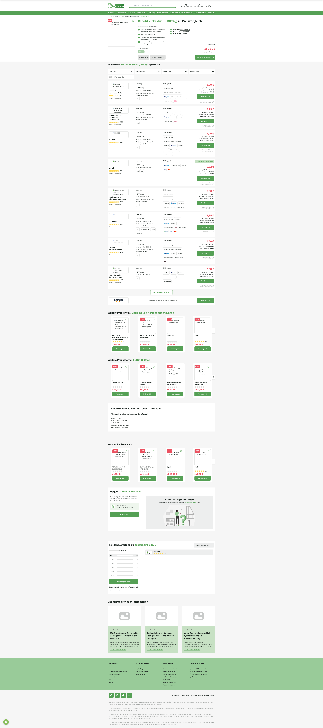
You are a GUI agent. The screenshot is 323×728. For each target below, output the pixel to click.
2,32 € (210, 166)
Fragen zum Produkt (157, 57)
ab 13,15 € (116, 474)
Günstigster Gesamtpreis (205, 161)
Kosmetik (165, 13)
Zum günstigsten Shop (204, 57)
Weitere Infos (143, 57)
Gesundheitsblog (200, 13)
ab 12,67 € (117, 344)
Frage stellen (124, 514)
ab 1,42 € (171, 390)
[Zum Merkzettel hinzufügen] (133, 21)
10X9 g (141, 51)
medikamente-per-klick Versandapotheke (117, 198)
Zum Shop (204, 97)
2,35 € (210, 215)
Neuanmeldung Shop (142, 671)
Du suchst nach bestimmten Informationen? (123, 587)
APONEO (112, 139)
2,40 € (210, 241)
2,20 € (210, 84)
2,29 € (210, 109)
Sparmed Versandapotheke (115, 92)
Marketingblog (140, 674)
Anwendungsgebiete (169, 682)
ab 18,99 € (172, 344)
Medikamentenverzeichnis (171, 677)
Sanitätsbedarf (175, 13)
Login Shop (139, 669)
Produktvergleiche (187, 13)
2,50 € (210, 269)
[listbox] (121, 71)
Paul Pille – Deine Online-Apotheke (115, 276)
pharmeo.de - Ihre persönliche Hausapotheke (115, 117)
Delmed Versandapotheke (115, 248)
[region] (179, 552)
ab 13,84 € (199, 390)
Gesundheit (111, 13)
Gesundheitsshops (169, 671)
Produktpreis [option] (113, 71)
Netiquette (210, 695)
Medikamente (121, 13)
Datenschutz (185, 695)
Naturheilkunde (142, 13)
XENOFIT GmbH (185, 29)
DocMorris (113, 221)
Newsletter (112, 677)
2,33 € (210, 191)
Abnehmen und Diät (115, 16)
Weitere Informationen (115, 98)
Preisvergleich (120, 349)
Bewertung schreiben (124, 581)
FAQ (110, 679)
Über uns (112, 669)
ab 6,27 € (116, 390)
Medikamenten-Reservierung (118, 671)
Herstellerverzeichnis (169, 674)
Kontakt (111, 682)
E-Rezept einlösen (119, 77)
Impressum (175, 695)
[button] (213, 330)
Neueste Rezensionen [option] (202, 545)
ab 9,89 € (198, 344)
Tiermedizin (131, 13)
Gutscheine (211, 13)
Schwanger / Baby (155, 13)
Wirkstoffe (166, 679)
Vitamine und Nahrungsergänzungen (130, 16)
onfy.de (112, 168)
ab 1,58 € (144, 390)
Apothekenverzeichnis (170, 669)
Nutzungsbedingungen (198, 695)
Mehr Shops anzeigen (160, 292)
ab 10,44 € (144, 344)
